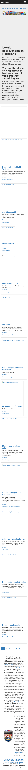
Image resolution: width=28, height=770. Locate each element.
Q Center (6, 324)
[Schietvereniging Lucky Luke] (14, 523)
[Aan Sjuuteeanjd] (14, 196)
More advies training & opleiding (11, 447)
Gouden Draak (8, 243)
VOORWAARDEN (11, 8)
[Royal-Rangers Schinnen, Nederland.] (14, 352)
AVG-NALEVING (22, 7)
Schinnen (4, 177)
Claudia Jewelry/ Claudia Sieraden (12, 493)
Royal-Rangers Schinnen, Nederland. (12, 368)
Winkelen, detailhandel (7, 179)
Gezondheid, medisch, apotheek (10, 637)
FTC (17, 8)
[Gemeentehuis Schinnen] (12, 392)
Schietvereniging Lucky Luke (14, 539)
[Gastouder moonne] (14, 267)
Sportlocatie (5, 549)
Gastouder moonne (10, 283)
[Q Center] (14, 309)
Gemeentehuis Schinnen (12, 406)
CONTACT (8, 7)
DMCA (4, 8)
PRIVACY (14, 7)
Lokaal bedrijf (5, 292)
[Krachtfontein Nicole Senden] (14, 566)
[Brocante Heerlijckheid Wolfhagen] (14, 151)
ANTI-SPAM (23, 8)
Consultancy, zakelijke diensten (10, 460)
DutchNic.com (5, 2)
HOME (3, 7)
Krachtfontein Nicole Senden (14, 582)
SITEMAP (21, 762)
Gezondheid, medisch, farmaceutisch (11, 335)
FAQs (16, 762)
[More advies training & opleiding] (14, 430)
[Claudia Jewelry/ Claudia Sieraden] (14, 476)
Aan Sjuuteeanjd (9, 211)
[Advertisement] (14, 30)
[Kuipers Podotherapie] (14, 609)
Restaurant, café (6, 222)
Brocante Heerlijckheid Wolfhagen (11, 168)
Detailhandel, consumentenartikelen (11, 506)
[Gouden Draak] (8, 233)
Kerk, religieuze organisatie (9, 377)
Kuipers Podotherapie (11, 625)
